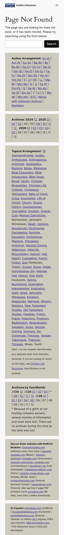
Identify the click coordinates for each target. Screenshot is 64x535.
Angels (39, 155)
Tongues (17, 344)
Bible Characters (22, 172)
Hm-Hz (16, 79)
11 (49, 123)
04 (47, 128)
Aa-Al (46, 58)
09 (38, 123)
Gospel (27, 267)
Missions (17, 305)
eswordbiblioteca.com (22, 515)
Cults (15, 215)
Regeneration (38, 322)
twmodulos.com (32, 508)
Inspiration (38, 288)
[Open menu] (57, 5)
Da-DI (47, 67)
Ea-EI (28, 71)
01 (48, 119)
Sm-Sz (25, 92)
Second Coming (36, 245)
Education (18, 237)
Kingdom (33, 297)
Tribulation (32, 241)
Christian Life (37, 185)
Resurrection (20, 254)
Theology (34, 340)
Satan (29, 327)
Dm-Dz (18, 71)
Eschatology (34, 237)
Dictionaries (36, 228)
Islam (15, 292)
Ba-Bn (38, 62)
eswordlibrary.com (41, 484)
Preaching (28, 318)
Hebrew (41, 271)
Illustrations (19, 284)
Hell (44, 254)
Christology (31, 189)
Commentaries (32, 207)
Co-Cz (36, 67)
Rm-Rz (42, 88)
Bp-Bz (16, 67)
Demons (42, 224)
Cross (15, 198)
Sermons (29, 331)
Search (51, 44)
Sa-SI (15, 92)
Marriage (33, 301)
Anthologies (19, 159)
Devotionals (19, 228)
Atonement (20, 194)
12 (35, 119)
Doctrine (34, 232)
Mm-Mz (22, 84)
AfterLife (33, 249)
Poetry (41, 314)
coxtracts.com (35, 491)
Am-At (16, 62)
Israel (23, 292)
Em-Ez (39, 71)
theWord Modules (26, 5)
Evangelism (29, 258)
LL (41, 79)
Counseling (19, 211)
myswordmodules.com (23, 480)
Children (17, 189)
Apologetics (33, 164)
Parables (29, 314)
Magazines (19, 301)
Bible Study (36, 177)
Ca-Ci (26, 67)
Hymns (31, 280)
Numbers (18, 105)
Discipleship (19, 232)
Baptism (17, 168)
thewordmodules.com (33, 447)
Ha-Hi (44, 75)
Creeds (45, 211)
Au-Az (27, 62)
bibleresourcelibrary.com (38, 469)
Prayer (16, 318)
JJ (29, 79)
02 (13, 123)
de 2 (34, 519)
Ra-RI (31, 88)
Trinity (16, 267)
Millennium (19, 249)
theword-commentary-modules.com (30, 462)
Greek (47, 267)
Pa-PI (43, 84)
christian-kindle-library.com (34, 473)
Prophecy (42, 318)
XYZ (33, 97)
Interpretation (20, 288)
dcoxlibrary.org (38, 465)
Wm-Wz (23, 97)
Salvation (18, 327)
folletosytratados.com (37, 522)
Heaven (35, 254)
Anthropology (37, 159)
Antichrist (18, 164)
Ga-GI (21, 75)
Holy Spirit (36, 275)
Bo (46, 62)
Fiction (16, 262)
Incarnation (28, 198)
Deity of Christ (38, 194)
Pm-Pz (16, 88)
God (25, 262)
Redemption (20, 322)
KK (35, 79)
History (23, 275)
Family (43, 258)
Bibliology (40, 168)
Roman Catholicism (32, 215)
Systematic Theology (25, 335)
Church (26, 202)
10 (44, 123)
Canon (25, 181)
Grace (37, 267)
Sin (39, 331)
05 (14, 132)
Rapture (18, 241)
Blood (15, 181)
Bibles (28, 168)
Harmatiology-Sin (23, 271)
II (24, 79)
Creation (33, 211)
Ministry (46, 301)
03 (19, 123)
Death (32, 224)
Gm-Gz (32, 75)
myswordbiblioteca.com (25, 511)
